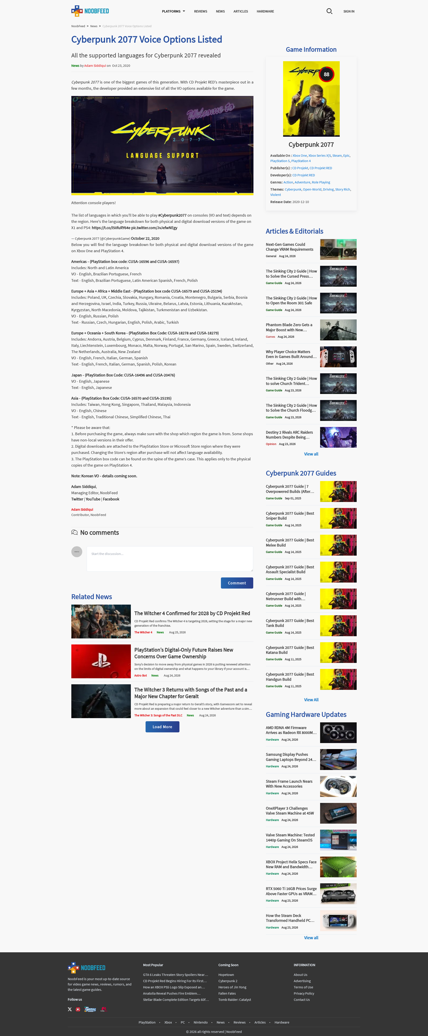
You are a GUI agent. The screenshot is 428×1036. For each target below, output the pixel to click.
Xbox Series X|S (320, 155)
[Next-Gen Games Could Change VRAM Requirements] (338, 258)
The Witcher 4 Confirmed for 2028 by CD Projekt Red (192, 613)
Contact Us (302, 999)
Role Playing (321, 182)
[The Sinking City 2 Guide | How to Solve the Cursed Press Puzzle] (338, 285)
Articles (241, 11)
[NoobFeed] (90, 11)
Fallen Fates (227, 993)
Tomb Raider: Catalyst (234, 999)
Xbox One (300, 155)
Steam (337, 155)
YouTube (93, 499)
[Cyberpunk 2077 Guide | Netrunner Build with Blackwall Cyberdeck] (338, 608)
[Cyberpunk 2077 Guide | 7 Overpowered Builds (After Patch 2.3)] (338, 500)
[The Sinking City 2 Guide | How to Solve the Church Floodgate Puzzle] (338, 419)
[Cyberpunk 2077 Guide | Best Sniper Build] (338, 527)
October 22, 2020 (145, 238)
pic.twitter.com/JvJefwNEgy (154, 227)
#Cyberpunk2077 (172, 215)
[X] (70, 1009)
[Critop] (104, 1009)
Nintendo (201, 1022)
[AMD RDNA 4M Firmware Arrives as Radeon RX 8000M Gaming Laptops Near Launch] (338, 741)
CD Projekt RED (321, 168)
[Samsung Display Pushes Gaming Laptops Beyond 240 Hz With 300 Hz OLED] (338, 768)
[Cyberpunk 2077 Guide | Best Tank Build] (338, 635)
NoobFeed (78, 26)
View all (311, 454)
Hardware (265, 11)
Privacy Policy (304, 993)
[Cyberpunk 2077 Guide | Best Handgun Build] (338, 688)
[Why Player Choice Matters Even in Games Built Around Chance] (338, 366)
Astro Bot (140, 675)
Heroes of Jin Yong (232, 987)
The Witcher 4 (143, 632)
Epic (346, 155)
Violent (275, 194)
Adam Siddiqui (95, 65)
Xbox (168, 1022)
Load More (162, 726)
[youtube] (78, 1009)
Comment (237, 582)
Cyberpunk (293, 189)
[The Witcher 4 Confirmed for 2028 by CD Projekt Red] (101, 637)
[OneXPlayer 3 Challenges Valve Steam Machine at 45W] (338, 822)
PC (183, 1022)
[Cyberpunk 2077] (311, 135)
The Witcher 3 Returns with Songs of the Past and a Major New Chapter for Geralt (190, 693)
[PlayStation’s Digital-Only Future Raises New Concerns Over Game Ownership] (101, 677)
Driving (328, 189)
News (220, 11)
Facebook (111, 499)
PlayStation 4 (301, 160)
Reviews (200, 11)
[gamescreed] (90, 1009)
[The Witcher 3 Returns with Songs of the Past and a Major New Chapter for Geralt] (101, 717)
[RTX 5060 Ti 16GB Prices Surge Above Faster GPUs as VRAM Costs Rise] (338, 903)
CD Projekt (300, 168)
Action (288, 182)
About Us (300, 974)
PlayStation (147, 1022)
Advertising (302, 981)
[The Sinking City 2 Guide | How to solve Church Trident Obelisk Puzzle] (338, 392)
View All (311, 699)
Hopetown (226, 974)
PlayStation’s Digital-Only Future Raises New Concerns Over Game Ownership (183, 653)
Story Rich (342, 189)
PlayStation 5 (280, 160)
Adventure (302, 182)
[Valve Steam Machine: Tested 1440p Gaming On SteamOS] (338, 849)
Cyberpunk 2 (227, 981)
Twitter (77, 499)
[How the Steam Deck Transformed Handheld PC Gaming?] (338, 930)
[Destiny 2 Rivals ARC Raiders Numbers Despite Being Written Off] (338, 446)
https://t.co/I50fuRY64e (111, 227)
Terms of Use (303, 987)
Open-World (312, 189)
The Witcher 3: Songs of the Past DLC (158, 715)
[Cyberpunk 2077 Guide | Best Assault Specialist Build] (338, 581)
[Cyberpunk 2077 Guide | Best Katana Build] (338, 661)
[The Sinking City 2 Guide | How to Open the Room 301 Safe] (338, 312)
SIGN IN (349, 11)
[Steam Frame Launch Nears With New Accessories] (338, 795)
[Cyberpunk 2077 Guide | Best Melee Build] (338, 554)
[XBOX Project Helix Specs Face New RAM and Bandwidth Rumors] (338, 876)
